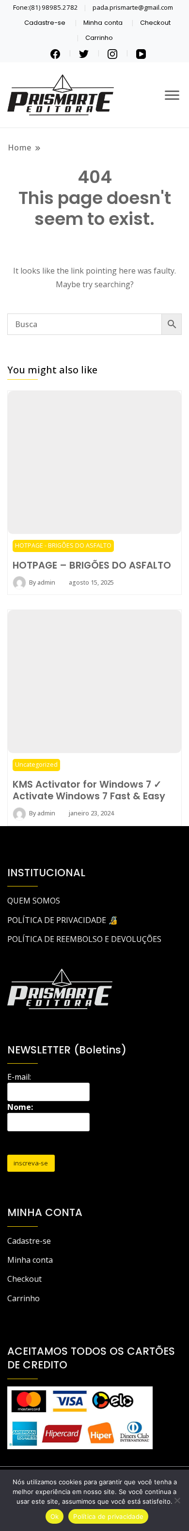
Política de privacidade (108, 1516)
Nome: (20, 1107)
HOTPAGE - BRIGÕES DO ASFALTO (63, 545)
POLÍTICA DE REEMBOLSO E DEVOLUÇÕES (84, 939)
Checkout (155, 22)
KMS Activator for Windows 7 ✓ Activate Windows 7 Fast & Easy (89, 790)
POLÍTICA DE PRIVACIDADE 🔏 (62, 920)
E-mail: (19, 1076)
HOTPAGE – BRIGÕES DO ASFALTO (92, 565)
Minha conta (103, 22)
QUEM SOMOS (33, 900)
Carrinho (99, 37)
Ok (54, 1516)
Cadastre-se (44, 22)
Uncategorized (36, 764)
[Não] (177, 1500)
